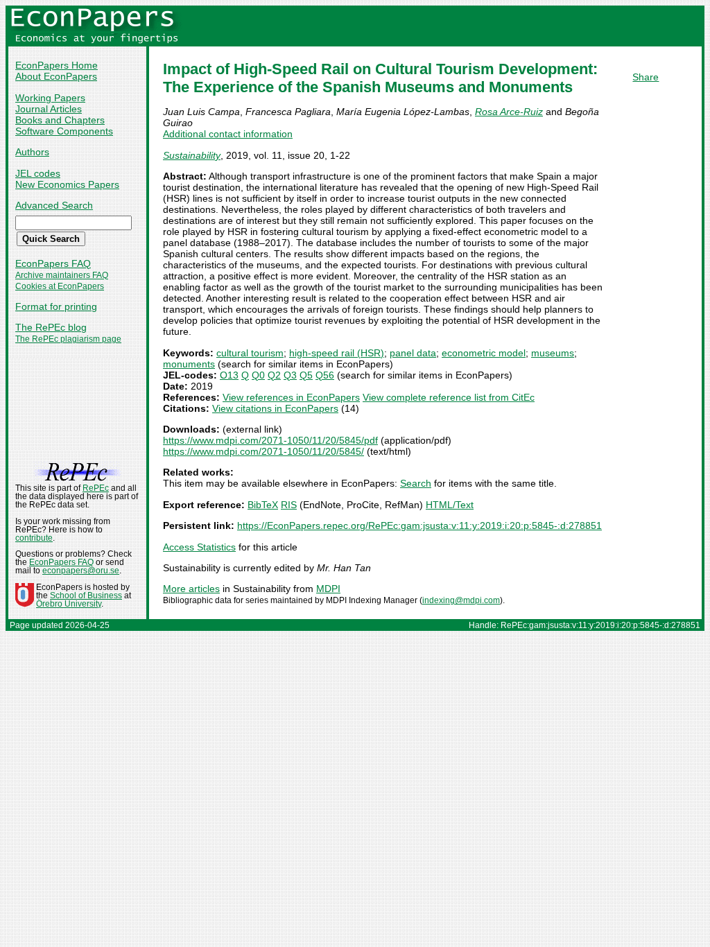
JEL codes (37, 173)
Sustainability (191, 155)
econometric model (484, 352)
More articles (191, 588)
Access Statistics (199, 547)
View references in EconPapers (291, 397)
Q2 (274, 375)
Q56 (324, 375)
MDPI (328, 588)
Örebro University (68, 604)
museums (552, 352)
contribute (34, 538)
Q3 (290, 375)
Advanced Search (54, 205)
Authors (32, 151)
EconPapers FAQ (53, 263)
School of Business (86, 595)
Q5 (306, 375)
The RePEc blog (51, 327)
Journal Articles (48, 108)
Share (645, 76)
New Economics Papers (67, 184)
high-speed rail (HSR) (336, 352)
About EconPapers (56, 76)
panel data (413, 352)
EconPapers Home (56, 65)
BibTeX (263, 504)
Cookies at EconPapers (59, 286)
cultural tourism (250, 352)
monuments (189, 364)
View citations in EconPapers (275, 408)
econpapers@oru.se (80, 570)
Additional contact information (228, 133)
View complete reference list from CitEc (449, 397)
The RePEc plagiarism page (68, 339)
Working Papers (50, 97)
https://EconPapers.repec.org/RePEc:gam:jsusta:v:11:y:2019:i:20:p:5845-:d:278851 (419, 525)
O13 (229, 375)
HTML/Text (450, 504)
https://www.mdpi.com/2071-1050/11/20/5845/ (263, 451)
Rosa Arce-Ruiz (509, 111)
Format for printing (56, 306)
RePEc (96, 488)
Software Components (64, 131)
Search (415, 483)
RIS (289, 504)
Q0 (258, 375)
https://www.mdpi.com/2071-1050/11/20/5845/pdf (270, 440)
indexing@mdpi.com (461, 600)
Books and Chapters (60, 119)
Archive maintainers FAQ (61, 275)
